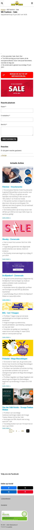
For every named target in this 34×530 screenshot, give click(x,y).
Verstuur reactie (9, 139)
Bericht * (4, 125)
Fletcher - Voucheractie (12, 187)
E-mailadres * (5, 116)
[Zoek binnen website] (2, 3)
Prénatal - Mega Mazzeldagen (14, 359)
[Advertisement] (17, 34)
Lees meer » (6, 218)
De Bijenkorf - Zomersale (12, 275)
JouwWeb (9, 527)
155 (22, 431)
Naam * (3, 107)
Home (3, 10)
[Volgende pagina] (27, 431)
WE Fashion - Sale (13, 10)
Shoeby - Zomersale (10, 239)
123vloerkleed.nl (5, 498)
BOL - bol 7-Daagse (10, 313)
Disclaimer (4, 505)
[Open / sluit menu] (32, 3)
